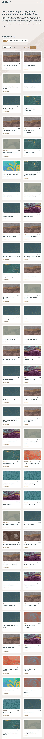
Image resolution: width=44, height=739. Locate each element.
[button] (16, 47)
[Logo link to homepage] (6, 2)
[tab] (5, 41)
